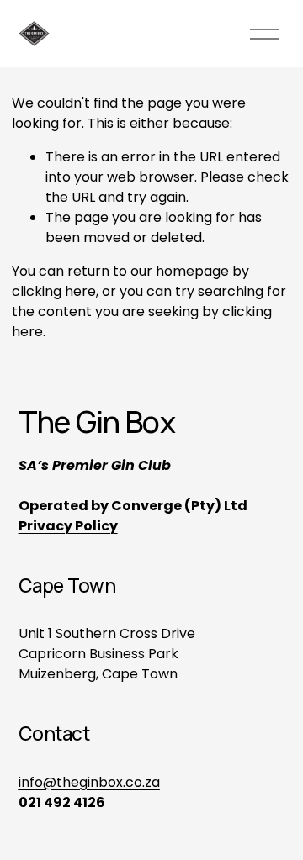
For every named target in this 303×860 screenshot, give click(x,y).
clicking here (54, 291)
